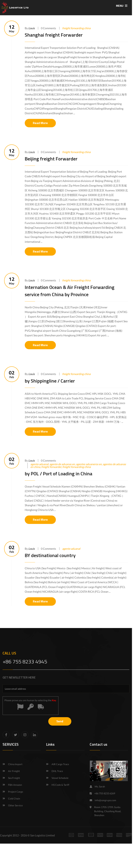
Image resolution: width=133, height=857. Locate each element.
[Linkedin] (34, 734)
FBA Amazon (15, 784)
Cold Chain (14, 798)
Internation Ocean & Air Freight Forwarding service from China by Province (69, 290)
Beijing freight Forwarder (51, 158)
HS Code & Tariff (60, 784)
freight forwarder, (51, 466)
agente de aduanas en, (62, 464)
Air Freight (14, 771)
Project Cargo (15, 791)
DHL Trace (57, 771)
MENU (120, 6)
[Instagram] (24, 734)
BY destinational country (50, 555)
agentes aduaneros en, (89, 464)
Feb (12, 374)
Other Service (15, 805)
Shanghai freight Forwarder (54, 34)
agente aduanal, (39, 464)
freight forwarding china (76, 28)
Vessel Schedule (60, 777)
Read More (40, 123)
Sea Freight (14, 777)
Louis (31, 28)
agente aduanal (71, 548)
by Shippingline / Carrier (50, 380)
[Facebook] (6, 734)
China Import (15, 764)
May (12, 28)
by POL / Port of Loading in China (58, 473)
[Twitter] (15, 734)
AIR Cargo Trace (60, 764)
